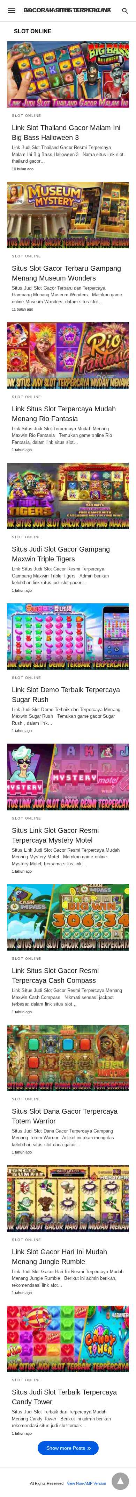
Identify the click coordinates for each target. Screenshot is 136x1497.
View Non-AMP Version (86, 1483)
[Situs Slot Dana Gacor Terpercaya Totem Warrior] (68, 1058)
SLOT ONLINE (26, 116)
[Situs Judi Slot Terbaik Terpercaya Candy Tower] (68, 1339)
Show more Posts (65, 1448)
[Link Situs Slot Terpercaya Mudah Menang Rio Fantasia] (68, 355)
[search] (125, 11)
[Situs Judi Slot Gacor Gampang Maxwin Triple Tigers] (68, 496)
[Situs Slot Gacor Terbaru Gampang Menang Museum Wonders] (68, 215)
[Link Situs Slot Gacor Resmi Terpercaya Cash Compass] (68, 917)
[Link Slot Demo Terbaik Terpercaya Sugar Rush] (68, 636)
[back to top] (120, 1481)
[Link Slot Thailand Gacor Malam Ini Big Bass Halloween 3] (68, 74)
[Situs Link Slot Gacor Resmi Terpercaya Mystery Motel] (68, 777)
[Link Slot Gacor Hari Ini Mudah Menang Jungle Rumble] (68, 1198)
